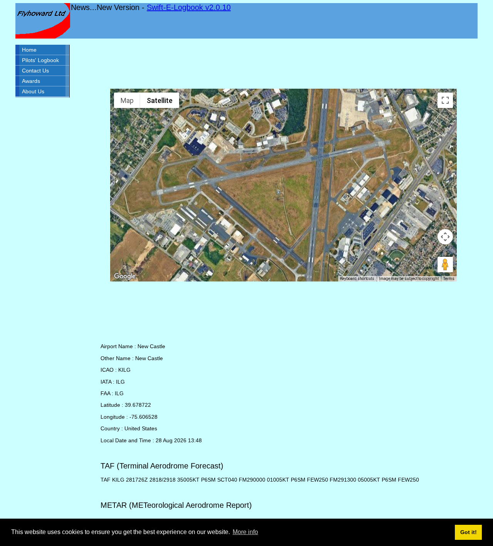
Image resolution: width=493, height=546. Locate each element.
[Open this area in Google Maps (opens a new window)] (125, 276)
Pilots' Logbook (40, 60)
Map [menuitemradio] (127, 100)
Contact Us (35, 70)
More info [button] (245, 532)
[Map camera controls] (445, 236)
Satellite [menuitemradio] (160, 100)
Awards (31, 81)
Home (29, 50)
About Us (33, 91)
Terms (448, 278)
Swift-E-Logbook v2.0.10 (189, 7)
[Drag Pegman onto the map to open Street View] (445, 264)
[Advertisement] (283, 63)
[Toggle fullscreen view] (445, 100)
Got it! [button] (468, 532)
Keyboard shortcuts (357, 278)
